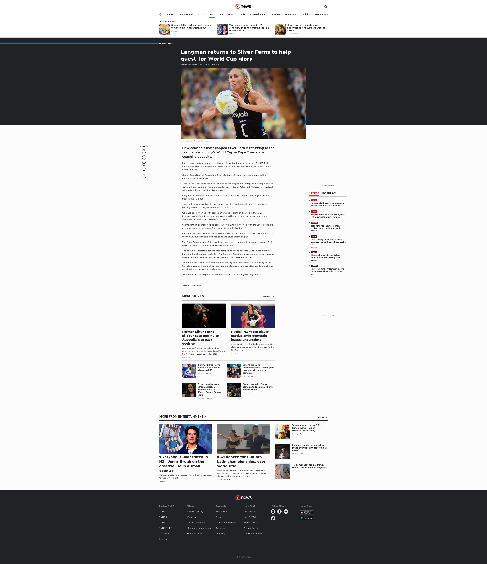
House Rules (250, 522)
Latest (170, 14)
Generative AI (194, 533)
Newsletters (321, 14)
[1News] (243, 6)
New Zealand (186, 14)
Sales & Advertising (225, 522)
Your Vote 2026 (228, 14)
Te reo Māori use (196, 522)
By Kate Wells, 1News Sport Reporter (195, 64)
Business (275, 14)
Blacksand (220, 528)
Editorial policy (195, 511)
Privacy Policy (251, 528)
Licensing (220, 533)
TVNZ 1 (163, 517)
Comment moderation (199, 528)
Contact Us (249, 511)
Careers (219, 517)
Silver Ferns (196, 285)
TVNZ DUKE (165, 528)
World (201, 14)
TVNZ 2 (163, 522)
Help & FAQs (250, 517)
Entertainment (258, 14)
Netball (162, 43)
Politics (306, 14)
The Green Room (253, 533)
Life (243, 14)
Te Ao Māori (291, 14)
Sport (212, 14)
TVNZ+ (163, 511)
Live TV (163, 538)
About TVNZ (222, 511)
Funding (191, 517)
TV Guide (164, 533)
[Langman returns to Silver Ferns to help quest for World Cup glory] (144, 152)
